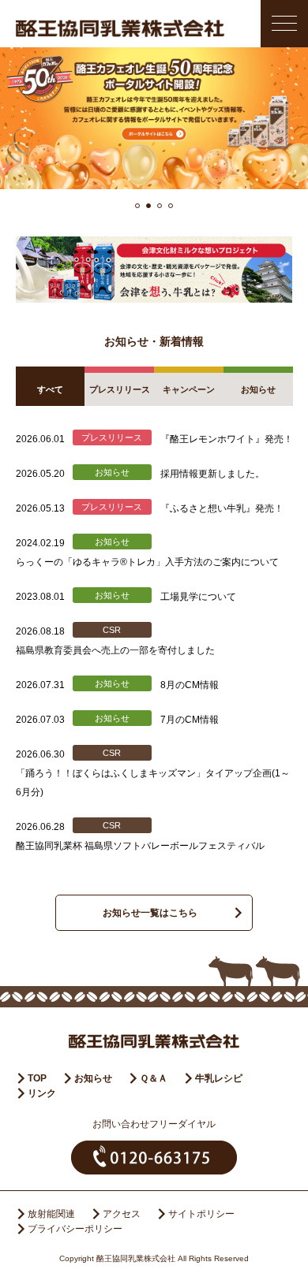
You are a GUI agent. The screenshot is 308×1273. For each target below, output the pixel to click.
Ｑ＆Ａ (153, 1078)
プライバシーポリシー (75, 1228)
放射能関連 (51, 1213)
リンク (42, 1093)
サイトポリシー (201, 1213)
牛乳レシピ (218, 1078)
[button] (137, 205)
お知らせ (93, 1078)
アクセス (122, 1213)
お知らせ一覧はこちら (150, 912)
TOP (37, 1078)
